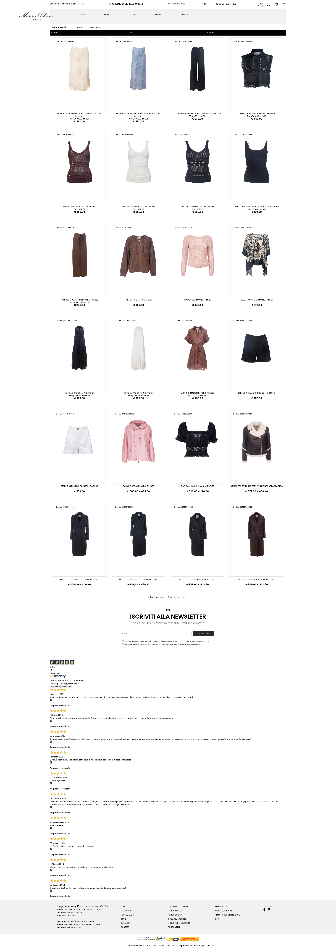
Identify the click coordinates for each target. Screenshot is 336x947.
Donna (133, 14)
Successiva (174, 597)
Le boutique (126, 911)
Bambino (158, 14)
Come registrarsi (223, 911)
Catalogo (126, 923)
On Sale (184, 14)
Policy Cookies (175, 915)
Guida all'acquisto (177, 919)
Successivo (66, 687)
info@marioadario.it (66, 915)
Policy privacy (175, 911)
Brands (81, 14)
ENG (83, 4)
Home (76, 27)
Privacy (182, 641)
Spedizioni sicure (223, 907)
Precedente (55, 687)
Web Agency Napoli (204, 945)
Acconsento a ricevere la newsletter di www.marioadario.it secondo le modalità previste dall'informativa (165, 644)
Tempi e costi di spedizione (227, 915)
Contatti (125, 927)
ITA (78, 4)
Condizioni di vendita (178, 907)
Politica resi (174, 927)
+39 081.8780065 (177, 4)
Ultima (184, 597)
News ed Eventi (128, 915)
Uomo (107, 14)
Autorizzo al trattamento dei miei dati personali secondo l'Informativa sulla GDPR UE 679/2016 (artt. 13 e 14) (166, 641)
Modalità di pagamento (179, 923)
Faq (217, 919)
